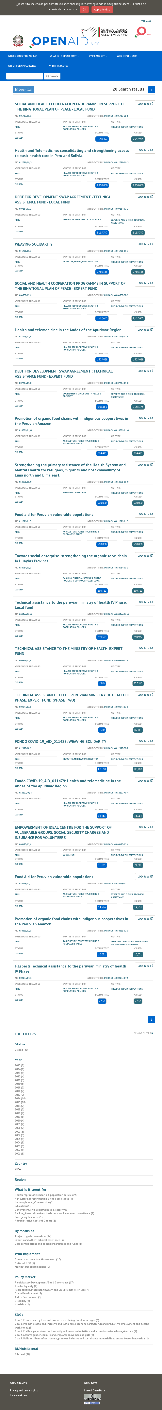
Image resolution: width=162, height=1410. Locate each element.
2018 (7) (19, 1091)
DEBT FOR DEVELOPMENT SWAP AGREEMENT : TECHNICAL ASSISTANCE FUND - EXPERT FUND (64, 374)
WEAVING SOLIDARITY (34, 244)
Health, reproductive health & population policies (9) (46, 1195)
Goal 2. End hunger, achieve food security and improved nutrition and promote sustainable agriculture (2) (76, 1331)
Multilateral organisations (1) (32, 1266)
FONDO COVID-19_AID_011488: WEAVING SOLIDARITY (60, 741)
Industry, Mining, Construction (80, 261)
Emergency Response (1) (29, 1217)
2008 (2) (19, 1128)
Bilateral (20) (22, 1354)
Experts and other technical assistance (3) (39, 1240)
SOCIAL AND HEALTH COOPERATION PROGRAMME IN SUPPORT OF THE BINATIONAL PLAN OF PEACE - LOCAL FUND (70, 106)
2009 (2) (19, 1124)
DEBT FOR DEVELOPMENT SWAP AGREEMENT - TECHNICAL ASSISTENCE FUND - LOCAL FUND (63, 199)
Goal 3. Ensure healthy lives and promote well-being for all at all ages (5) (57, 1320)
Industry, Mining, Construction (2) (34, 1202)
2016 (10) (20, 1098)
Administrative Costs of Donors (82, 219)
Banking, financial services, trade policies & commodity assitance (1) (54, 1213)
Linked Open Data (94, 1390)
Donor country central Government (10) (38, 1259)
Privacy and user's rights (24, 1390)
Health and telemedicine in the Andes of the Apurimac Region (68, 329)
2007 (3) (19, 1131)
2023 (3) (19, 1073)
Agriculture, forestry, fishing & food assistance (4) (44, 1198)
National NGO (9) (25, 1263)
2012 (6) (19, 1113)
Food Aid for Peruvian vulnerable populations (54, 876)
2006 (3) (19, 1135)
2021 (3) (19, 1080)
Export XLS (25, 89)
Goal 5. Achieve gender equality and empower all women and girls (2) (54, 1335)
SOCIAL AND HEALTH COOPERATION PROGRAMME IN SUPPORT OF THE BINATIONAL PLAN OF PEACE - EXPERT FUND (70, 286)
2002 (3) (19, 1150)
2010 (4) (19, 1120)
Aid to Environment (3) (28, 1297)
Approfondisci (102, 9)
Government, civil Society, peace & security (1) (42, 1209)
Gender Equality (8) (26, 1286)
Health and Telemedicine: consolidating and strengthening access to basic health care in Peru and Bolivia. (72, 153)
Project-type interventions (127, 127)
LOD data (144, 104)
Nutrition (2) (22, 1304)
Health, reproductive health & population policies (80, 128)
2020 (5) (19, 1084)
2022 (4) (19, 1076)
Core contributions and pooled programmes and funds (129, 943)
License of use (18, 1395)
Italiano (145, 21)
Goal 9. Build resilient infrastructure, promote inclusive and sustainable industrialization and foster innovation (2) (82, 1338)
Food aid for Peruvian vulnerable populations (54, 514)
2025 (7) (19, 1065)
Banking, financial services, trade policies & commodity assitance (82, 579)
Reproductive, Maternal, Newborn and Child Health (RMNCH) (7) (52, 1290)
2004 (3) (19, 1142)
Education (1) (23, 1206)
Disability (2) (22, 1301)
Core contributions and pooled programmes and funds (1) (48, 1243)
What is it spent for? (63, 55)
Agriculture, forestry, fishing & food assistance (81, 442)
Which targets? (59, 65)
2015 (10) (20, 1102)
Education (68, 854)
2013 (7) (19, 1109)
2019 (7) (19, 1087)
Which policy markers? (22, 65)
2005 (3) (19, 1139)
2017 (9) (19, 1095)
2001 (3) (19, 1153)
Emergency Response (74, 492)
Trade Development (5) (28, 1293)
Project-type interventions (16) (33, 1236)
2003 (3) (19, 1146)
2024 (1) (19, 1069)
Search (53, 76)
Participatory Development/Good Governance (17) (44, 1282)
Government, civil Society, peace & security (82, 395)
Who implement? (127, 55)
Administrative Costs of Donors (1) (35, 1220)
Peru (17, 127)
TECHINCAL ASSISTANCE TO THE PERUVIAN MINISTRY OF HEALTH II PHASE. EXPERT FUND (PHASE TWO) (72, 697)
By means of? (97, 55)
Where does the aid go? (23, 55)
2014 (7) (19, 1106)
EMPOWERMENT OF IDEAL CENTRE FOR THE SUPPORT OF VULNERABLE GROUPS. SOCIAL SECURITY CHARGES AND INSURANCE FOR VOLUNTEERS (63, 832)
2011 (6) (19, 1117)
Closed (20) (21, 1050)
